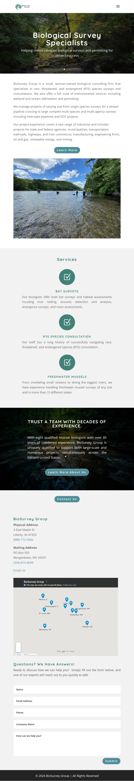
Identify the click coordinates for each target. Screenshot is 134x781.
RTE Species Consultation (67, 336)
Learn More (67, 150)
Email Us (19, 570)
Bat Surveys (67, 291)
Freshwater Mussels (67, 377)
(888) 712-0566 (23, 540)
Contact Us (67, 499)
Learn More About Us (67, 472)
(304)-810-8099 (23, 563)
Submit (111, 761)
